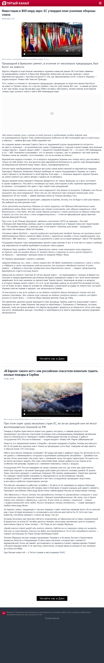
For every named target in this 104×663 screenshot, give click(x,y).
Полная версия (52, 618)
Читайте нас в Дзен (52, 358)
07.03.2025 (6, 19)
